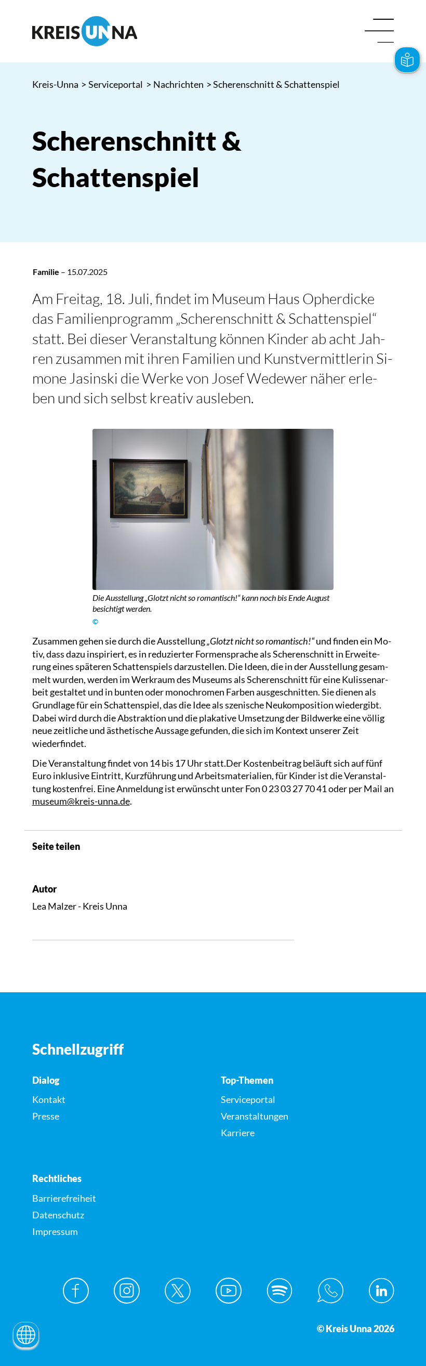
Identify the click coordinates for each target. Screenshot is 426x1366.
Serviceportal (112, 84)
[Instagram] (127, 1291)
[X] (178, 1291)
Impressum (55, 1231)
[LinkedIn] (381, 1291)
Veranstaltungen (254, 1116)
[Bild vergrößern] (213, 509)
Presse (45, 1116)
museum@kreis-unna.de (81, 801)
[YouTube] (229, 1291)
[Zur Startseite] (119, 31)
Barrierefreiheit (64, 1198)
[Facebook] (76, 1291)
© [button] (95, 622)
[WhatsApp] (330, 1291)
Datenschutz (58, 1214)
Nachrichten (175, 84)
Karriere (238, 1132)
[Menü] (379, 31)
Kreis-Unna (55, 84)
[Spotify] (279, 1291)
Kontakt (48, 1099)
